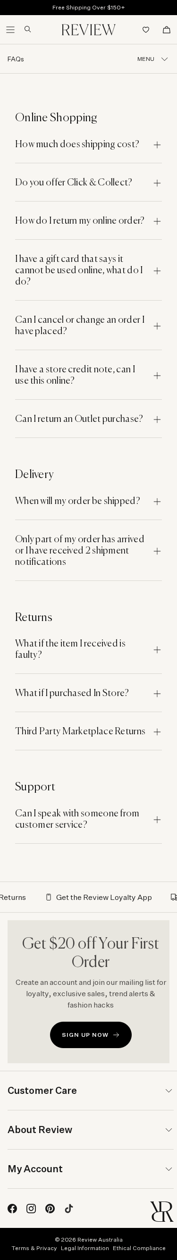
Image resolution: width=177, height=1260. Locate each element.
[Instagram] (31, 1208)
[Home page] (89, 29)
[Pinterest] (50, 1208)
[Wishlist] (145, 29)
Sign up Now (85, 1034)
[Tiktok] (69, 1208)
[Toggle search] (24, 29)
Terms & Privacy (34, 1248)
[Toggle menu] (10, 29)
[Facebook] (12, 1208)
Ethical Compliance (139, 1248)
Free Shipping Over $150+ (88, 7)
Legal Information (85, 1248)
